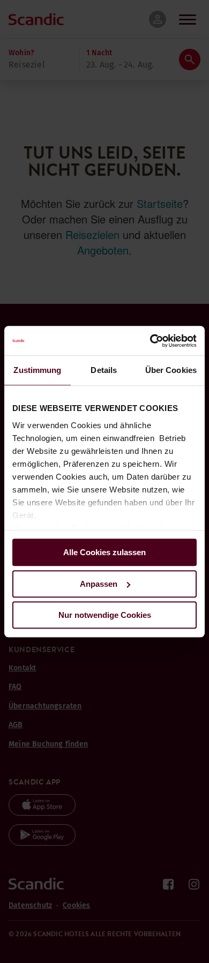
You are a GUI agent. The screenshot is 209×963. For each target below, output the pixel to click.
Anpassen (98, 583)
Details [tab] (104, 370)
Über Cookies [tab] (171, 370)
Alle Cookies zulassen (104, 552)
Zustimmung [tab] (37, 370)
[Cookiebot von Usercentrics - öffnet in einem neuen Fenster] (150, 341)
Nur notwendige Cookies (104, 614)
